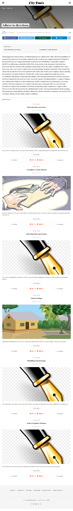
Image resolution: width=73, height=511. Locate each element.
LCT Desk (11, 32)
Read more (36, 154)
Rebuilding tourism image (36, 361)
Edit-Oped (9, 8)
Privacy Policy (46, 490)
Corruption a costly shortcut (48, 49)
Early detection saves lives (12, 49)
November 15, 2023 (22, 32)
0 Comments (60, 160)
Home (3, 8)
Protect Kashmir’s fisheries (36, 423)
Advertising (37, 490)
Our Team (28, 490)
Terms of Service (58, 490)
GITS (48, 500)
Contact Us (20, 490)
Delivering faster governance (36, 234)
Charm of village (36, 298)
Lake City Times (31, 500)
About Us (12, 490)
